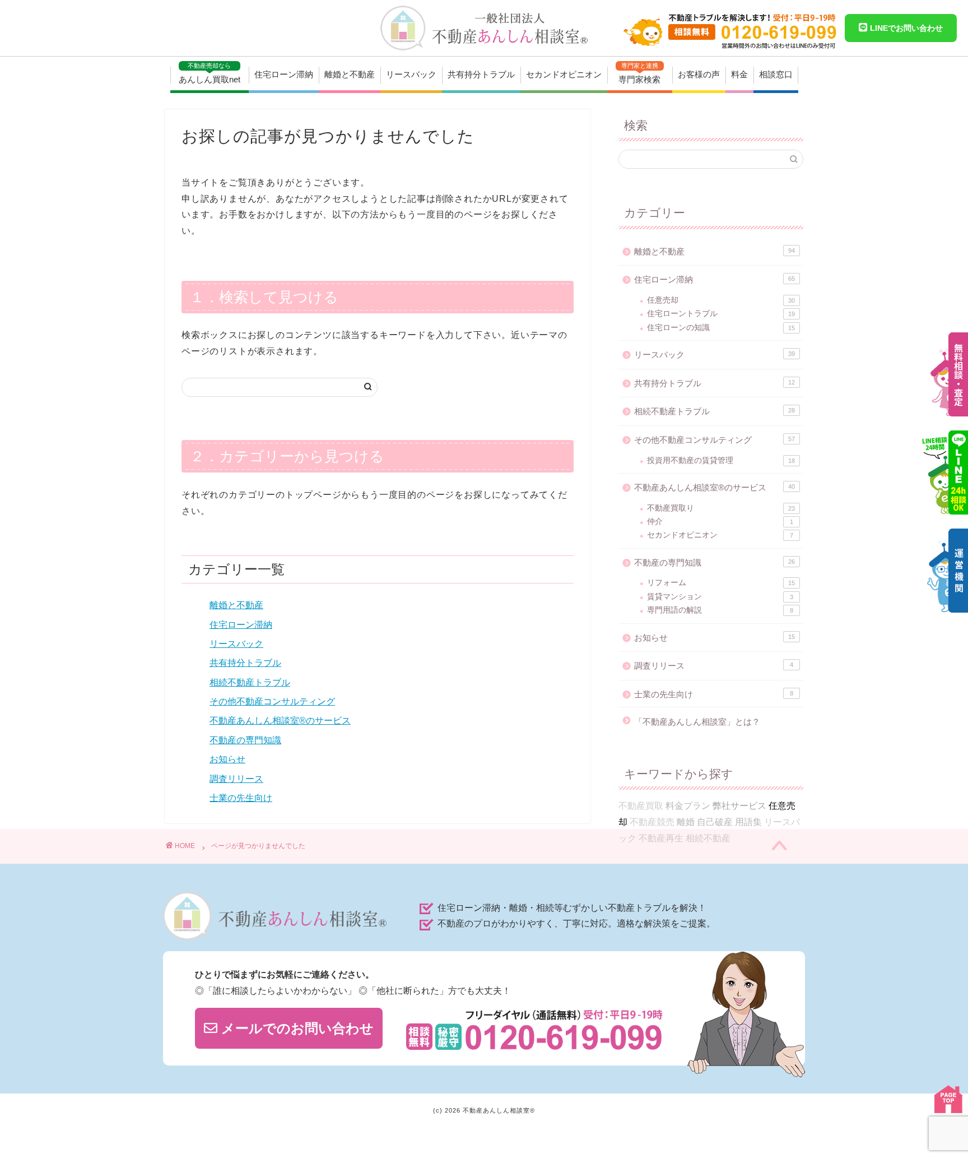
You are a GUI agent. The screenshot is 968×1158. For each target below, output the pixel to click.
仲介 (720, 521)
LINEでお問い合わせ (905, 28)
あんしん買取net (209, 73)
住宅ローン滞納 (283, 74)
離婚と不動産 (349, 74)
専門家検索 (639, 73)
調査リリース (236, 779)
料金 (739, 74)
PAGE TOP (948, 1099)
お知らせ (227, 759)
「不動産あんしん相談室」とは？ (697, 721)
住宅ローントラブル (721, 313)
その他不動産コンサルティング (272, 701)
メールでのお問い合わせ (295, 1028)
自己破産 (715, 822)
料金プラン (688, 805)
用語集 (748, 822)
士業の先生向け (241, 798)
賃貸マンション (720, 596)
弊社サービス (739, 805)
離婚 (686, 822)
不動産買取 (640, 805)
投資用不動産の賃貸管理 (721, 460)
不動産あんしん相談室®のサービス (280, 720)
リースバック (411, 74)
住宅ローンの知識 (721, 327)
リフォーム (721, 582)
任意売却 (721, 300)
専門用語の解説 (720, 610)
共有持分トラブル (481, 74)
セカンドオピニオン (564, 74)
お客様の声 (699, 74)
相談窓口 (776, 74)
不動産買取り (721, 508)
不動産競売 (652, 822)
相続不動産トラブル (250, 682)
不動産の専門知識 (245, 740)
